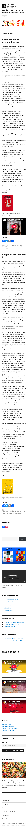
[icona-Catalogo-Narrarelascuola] (8, 555)
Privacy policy (5, 825)
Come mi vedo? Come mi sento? (11, 40)
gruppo (12, 246)
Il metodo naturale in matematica (14, 622)
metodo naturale (13, 513)
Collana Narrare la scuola (11, 599)
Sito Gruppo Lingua (8, 730)
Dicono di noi (7, 604)
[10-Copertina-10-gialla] (7, 486)
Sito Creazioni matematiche (10, 728)
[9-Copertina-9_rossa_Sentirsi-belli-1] (7, 203)
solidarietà (18, 246)
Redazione (6, 245)
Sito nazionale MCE (8, 726)
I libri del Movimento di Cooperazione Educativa (13, 11)
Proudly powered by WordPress (17, 825)
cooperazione (13, 511)
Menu (4, 16)
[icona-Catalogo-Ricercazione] (20, 555)
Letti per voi (7, 606)
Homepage (5, 800)
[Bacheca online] (14, 770)
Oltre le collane (8, 610)
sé (14, 246)
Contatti (4, 819)
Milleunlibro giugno (9, 626)
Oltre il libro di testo (18, 638)
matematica (5, 513)
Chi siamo (5, 804)
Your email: (5, 742)
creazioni (19, 511)
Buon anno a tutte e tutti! (11, 624)
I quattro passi (6, 724)
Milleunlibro (7, 608)
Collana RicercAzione (10, 602)
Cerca (3, 536)
